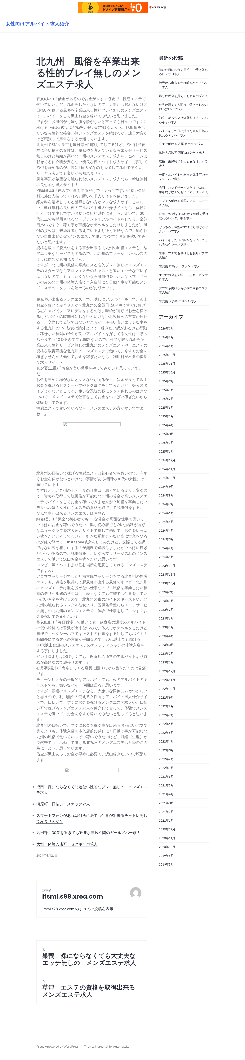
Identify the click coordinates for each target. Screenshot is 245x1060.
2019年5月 (166, 864)
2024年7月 (166, 504)
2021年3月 (166, 803)
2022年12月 (167, 671)
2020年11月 (167, 838)
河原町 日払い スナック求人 (63, 804)
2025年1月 (166, 451)
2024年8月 (166, 495)
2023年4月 (166, 636)
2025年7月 (166, 398)
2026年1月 (166, 346)
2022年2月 (166, 759)
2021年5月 (166, 785)
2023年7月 (166, 609)
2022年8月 (166, 706)
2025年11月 (167, 363)
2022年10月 (167, 688)
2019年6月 (166, 855)
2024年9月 (166, 486)
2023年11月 (167, 574)
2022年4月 (166, 741)
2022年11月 (167, 680)
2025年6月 (166, 407)
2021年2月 (166, 811)
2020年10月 (167, 847)
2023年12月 (167, 565)
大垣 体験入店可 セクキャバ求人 (67, 844)
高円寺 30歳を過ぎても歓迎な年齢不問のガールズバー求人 (88, 832)
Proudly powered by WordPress (57, 1046)
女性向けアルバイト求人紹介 (37, 23)
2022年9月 (166, 697)
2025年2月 (166, 442)
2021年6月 (166, 776)
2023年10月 (167, 583)
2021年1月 (166, 820)
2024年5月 (166, 521)
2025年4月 (166, 425)
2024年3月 (166, 539)
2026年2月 (166, 337)
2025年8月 (166, 390)
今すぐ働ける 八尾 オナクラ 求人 (181, 144)
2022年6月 (166, 724)
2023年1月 (166, 662)
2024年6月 (166, 513)
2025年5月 (166, 416)
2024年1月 (166, 557)
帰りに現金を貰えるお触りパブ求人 (183, 96)
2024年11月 (167, 469)
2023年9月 (166, 592)
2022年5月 (166, 732)
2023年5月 (166, 627)
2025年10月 (167, 372)
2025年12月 (167, 354)
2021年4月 (166, 794)
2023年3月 (166, 644)
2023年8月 (166, 600)
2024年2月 (166, 548)
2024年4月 (166, 530)
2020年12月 (167, 829)
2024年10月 (167, 477)
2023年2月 (166, 653)
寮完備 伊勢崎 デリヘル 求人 (178, 301)
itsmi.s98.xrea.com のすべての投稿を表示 (77, 908)
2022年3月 (166, 750)
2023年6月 (166, 618)
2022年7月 (166, 715)
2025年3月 (166, 434)
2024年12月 (167, 460)
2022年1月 (166, 767)
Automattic (120, 1046)
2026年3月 (166, 328)
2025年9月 (166, 381)
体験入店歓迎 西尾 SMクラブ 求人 (182, 152)
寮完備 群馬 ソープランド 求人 (179, 266)
